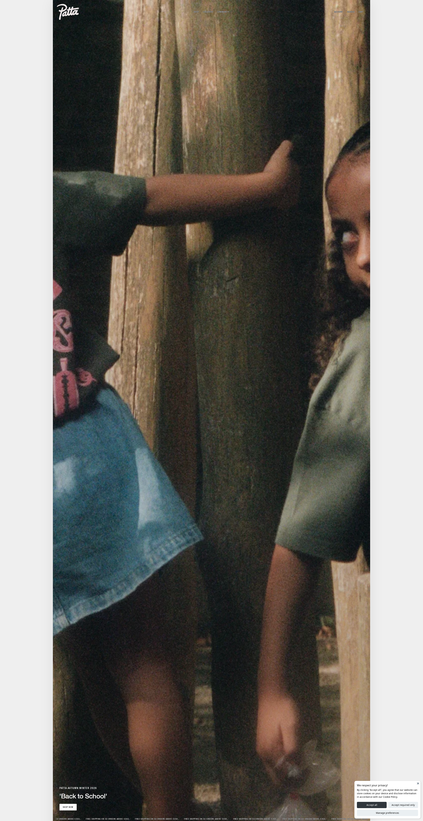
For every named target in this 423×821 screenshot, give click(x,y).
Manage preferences (387, 812)
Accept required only (403, 804)
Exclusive (208, 12)
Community (223, 12)
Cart (361, 12)
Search (351, 12)
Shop (196, 12)
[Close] (418, 783)
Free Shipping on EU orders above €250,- (55, 819)
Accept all (371, 804)
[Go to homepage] (68, 12)
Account (338, 12)
